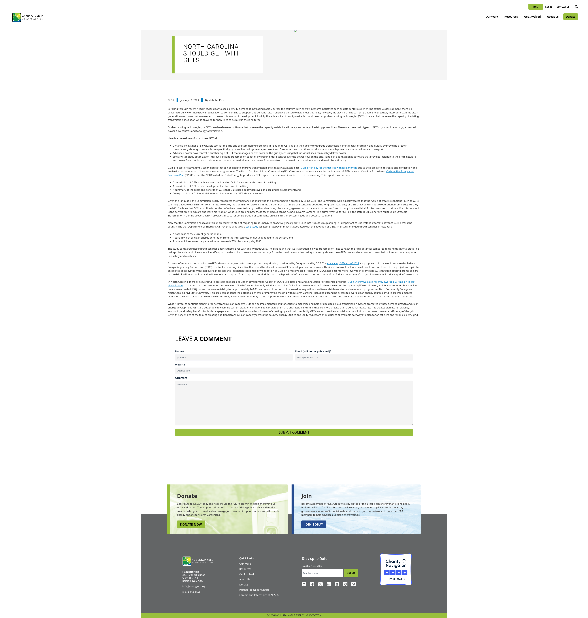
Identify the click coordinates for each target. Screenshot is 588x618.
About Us (244, 579)
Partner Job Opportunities (254, 589)
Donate (570, 16)
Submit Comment (294, 432)
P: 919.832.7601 (191, 592)
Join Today (313, 524)
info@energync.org (193, 586)
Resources (511, 16)
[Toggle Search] (575, 6)
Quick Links (246, 558)
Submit (351, 573)
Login (548, 6)
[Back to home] (197, 561)
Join (535, 6)
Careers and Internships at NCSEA (259, 595)
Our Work (492, 16)
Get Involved (532, 16)
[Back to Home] (27, 17)
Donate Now (191, 524)
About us (553, 16)
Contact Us (563, 6)
